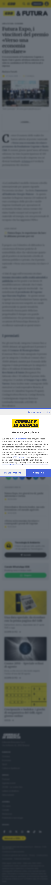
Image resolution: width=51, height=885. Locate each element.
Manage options (12, 472)
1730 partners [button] (19, 438)
